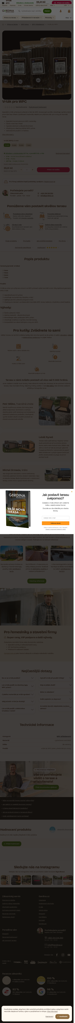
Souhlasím (63, 1016)
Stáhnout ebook (55, 523)
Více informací (52, 1011)
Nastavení (49, 1016)
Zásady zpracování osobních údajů (56, 529)
